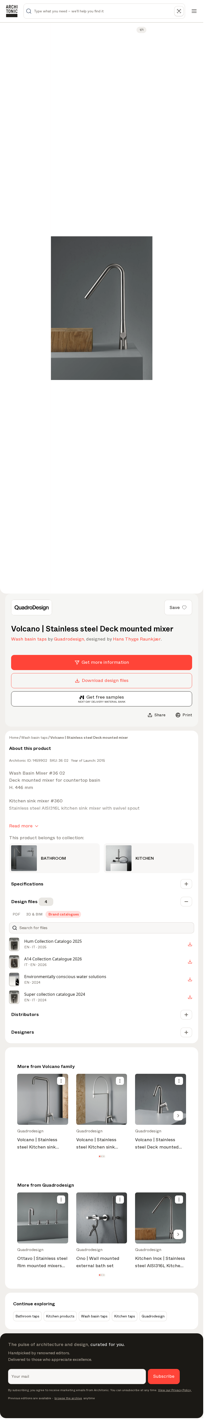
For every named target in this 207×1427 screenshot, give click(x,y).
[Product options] (61, 1081)
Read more (21, 826)
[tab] (16, 914)
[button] (99, 1156)
